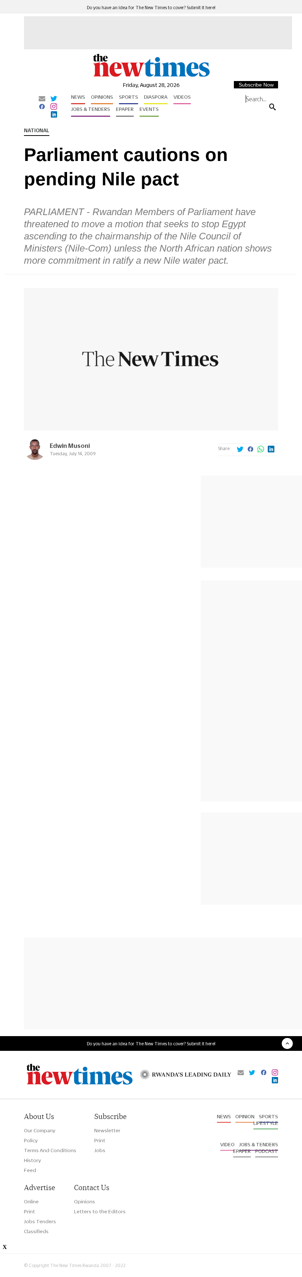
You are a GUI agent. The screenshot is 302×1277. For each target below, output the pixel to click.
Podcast (266, 1151)
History (32, 1160)
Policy (31, 1140)
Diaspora (156, 97)
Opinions (102, 97)
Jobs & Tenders (90, 109)
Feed (30, 1170)
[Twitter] (53, 99)
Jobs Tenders (40, 1221)
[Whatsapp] (260, 449)
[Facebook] (42, 107)
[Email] (42, 99)
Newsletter (107, 1130)
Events (149, 109)
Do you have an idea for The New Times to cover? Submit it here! (151, 7)
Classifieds (36, 1231)
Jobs (99, 1150)
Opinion (244, 1116)
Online (31, 1201)
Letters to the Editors (100, 1211)
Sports (128, 97)
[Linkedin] (54, 115)
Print (99, 1140)
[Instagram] (53, 107)
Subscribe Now (256, 85)
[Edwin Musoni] (35, 458)
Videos (182, 97)
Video (227, 1144)
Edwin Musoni (70, 445)
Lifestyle (265, 1123)
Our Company (39, 1130)
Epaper (125, 109)
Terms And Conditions (50, 1150)
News (78, 97)
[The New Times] (151, 76)
